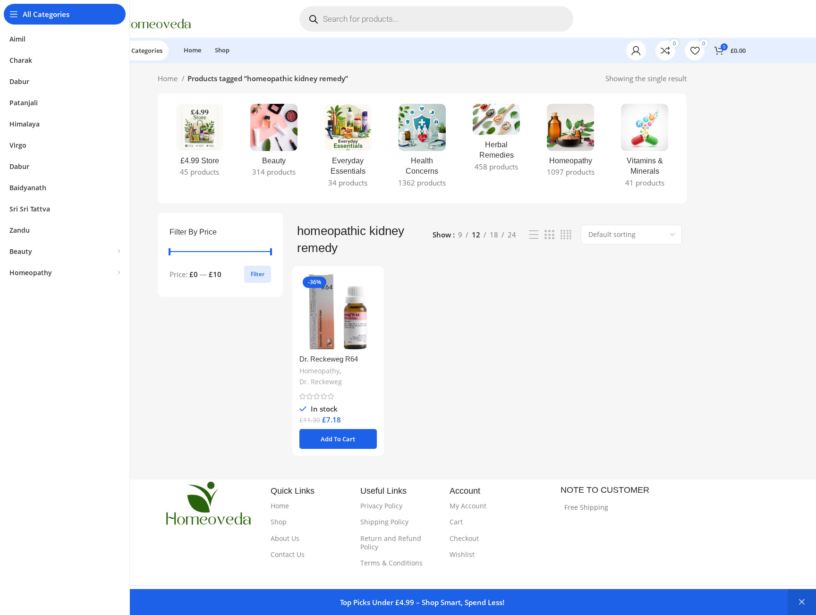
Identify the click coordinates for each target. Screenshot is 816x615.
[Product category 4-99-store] (199, 143)
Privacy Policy (381, 505)
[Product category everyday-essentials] (347, 148)
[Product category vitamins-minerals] (644, 148)
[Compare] (370, 288)
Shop (279, 521)
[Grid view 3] (549, 234)
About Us (285, 538)
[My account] (636, 50)
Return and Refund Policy (390, 542)
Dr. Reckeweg (320, 381)
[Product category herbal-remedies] (496, 140)
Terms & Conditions (391, 562)
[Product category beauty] (273, 143)
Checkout (464, 538)
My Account (468, 505)
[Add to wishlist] (370, 331)
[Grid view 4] (566, 234)
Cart (456, 521)
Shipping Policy (384, 521)
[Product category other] (570, 143)
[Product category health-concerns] (422, 148)
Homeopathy (319, 370)
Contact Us (288, 554)
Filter (257, 274)
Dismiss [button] (802, 602)
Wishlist (462, 554)
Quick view (370, 309)
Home (168, 78)
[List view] (533, 234)
